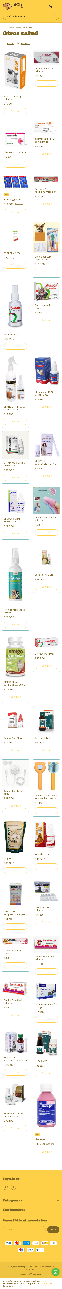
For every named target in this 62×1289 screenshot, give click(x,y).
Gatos (11, 27)
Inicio (5, 27)
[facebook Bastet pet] (13, 1187)
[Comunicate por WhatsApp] (55, 1272)
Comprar (16, 164)
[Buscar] (55, 16)
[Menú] (57, 6)
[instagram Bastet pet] (5, 1187)
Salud (18, 27)
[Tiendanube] (31, 1275)
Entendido (52, 1283)
